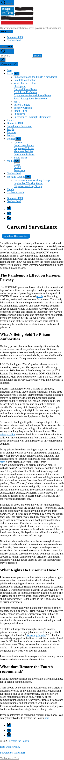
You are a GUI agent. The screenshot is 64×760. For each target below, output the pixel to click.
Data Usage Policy (24, 145)
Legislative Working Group (28, 183)
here (47, 718)
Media (10, 160)
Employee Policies (24, 148)
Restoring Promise (36, 635)
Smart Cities (20, 110)
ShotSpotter (20, 86)
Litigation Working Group (28, 186)
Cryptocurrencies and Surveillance (32, 95)
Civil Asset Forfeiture (25, 92)
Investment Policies (24, 154)
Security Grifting (23, 107)
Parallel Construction (25, 80)
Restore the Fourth (19, 740)
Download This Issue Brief (16, 236)
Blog (9, 70)
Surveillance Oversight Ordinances (32, 117)
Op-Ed (17, 167)
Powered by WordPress (12, 752)
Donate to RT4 (15, 37)
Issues (10, 73)
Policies (11, 138)
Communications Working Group (32, 180)
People (10, 129)
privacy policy (7, 434)
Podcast (11, 135)
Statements (19, 170)
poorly (39, 296)
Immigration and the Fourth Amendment (35, 76)
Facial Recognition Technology (30, 98)
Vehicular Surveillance (26, 83)
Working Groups (16, 176)
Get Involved (14, 40)
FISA (17, 101)
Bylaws (18, 142)
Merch (10, 189)
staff (2, 461)
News (17, 164)
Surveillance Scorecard (19, 126)
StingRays (19, 113)
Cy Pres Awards (15, 192)
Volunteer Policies (23, 151)
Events (10, 120)
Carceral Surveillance (25, 89)
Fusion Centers (22, 104)
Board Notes (20, 157)
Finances (11, 132)
